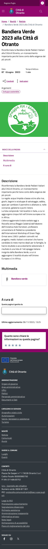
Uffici (4, 390)
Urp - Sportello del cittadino (14, 485)
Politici (5, 393)
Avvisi (4, 441)
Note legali (6, 519)
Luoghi (5, 454)
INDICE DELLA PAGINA (11, 149)
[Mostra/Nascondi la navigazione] (3, 11)
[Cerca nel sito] (41, 11)
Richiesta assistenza (11, 510)
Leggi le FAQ (7, 500)
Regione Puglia (9, 3)
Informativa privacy (10, 516)
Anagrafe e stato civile (12, 412)
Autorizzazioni (8, 415)
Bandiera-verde (19, 278)
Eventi (4, 457)
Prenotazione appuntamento (14, 503)
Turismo (5, 422)
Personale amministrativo (13, 396)
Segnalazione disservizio (13, 507)
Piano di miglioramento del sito (16, 526)
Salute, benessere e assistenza (15, 418)
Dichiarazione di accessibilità (14, 522)
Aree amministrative (11, 387)
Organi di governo (10, 383)
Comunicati (7, 438)
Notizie (5, 434)
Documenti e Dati (9, 399)
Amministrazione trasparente (15, 513)
